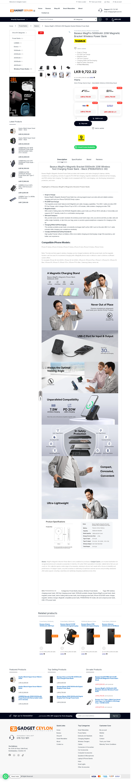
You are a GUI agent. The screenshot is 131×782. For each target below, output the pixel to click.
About (80, 8)
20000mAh (71, 621)
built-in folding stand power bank (66, 595)
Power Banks (23, 26)
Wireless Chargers (83, 741)
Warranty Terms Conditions (107, 744)
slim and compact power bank (105, 598)
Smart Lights (81, 764)
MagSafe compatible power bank (69, 598)
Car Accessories (83, 750)
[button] (69, 32)
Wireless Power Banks (93, 30)
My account (118, 2)
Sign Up (115, 716)
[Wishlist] (107, 19)
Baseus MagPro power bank (102, 593)
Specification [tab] (77, 159)
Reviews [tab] (99, 159)
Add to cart (99, 118)
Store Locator (82, 2)
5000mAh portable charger (84, 593)
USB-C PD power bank (49, 600)
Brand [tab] (89, 159)
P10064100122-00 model (88, 598)
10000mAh (50, 621)
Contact (101, 738)
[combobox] (55, 19)
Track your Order (96, 2)
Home (40, 8)
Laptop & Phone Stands (85, 758)
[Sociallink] (10, 755)
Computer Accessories (85, 753)
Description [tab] (62, 159)
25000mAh (18, 58)
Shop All (57, 8)
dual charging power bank (85, 595)
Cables (80, 744)
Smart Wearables (69, 8)
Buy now (84, 123)
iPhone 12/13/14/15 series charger (104, 595)
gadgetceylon (14, 776)
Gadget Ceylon (95, 561)
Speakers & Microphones (86, 756)
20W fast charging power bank (65, 593)
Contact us (45, 13)
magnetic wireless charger (50, 598)
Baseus (48, 8)
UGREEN (18, 43)
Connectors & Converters (86, 747)
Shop (108, 2)
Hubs (79, 761)
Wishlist (101, 733)
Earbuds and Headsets (85, 736)
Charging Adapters (84, 738)
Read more (41, 648)
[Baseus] (81, 138)
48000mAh (18, 65)
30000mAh (18, 61)
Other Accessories (83, 767)
